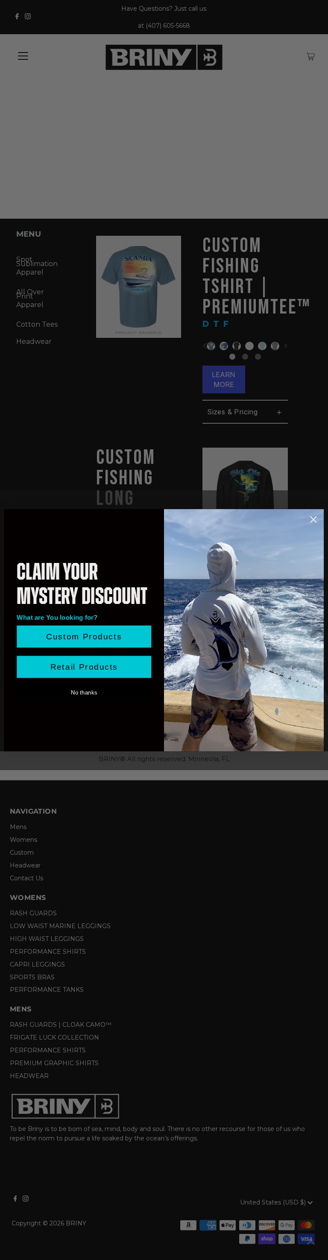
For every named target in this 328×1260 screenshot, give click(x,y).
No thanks (84, 692)
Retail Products (84, 666)
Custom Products (84, 636)
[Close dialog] (313, 519)
